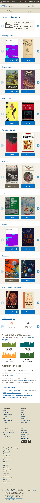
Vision (4, 410)
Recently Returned (8, 130)
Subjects (23, 416)
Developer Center (8, 430)
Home (22, 410)
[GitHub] (29, 441)
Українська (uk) (7, 477)
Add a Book (24, 436)
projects (11, 496)
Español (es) (6, 457)
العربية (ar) (6, 449)
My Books (10, 11)
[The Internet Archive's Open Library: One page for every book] (9, 6)
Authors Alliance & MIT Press (12, 287)
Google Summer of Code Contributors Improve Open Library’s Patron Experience (18, 396)
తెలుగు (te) (6, 476)
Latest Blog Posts (9, 387)
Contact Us (24, 432)
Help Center (24, 430)
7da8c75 (35, 490)
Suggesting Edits (25, 434)
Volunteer (5, 412)
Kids (3, 193)
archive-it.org (11, 499)
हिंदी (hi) (5, 462)
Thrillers (5, 224)
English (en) (6, 456)
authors (26, 380)
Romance (5, 161)
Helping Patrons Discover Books (12, 393)
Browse (29, 11)
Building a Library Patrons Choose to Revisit (15, 390)
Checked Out (12, 186)
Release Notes (25, 438)
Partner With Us (7, 414)
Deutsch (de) (6, 454)
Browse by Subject (8, 319)
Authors (23, 414)
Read (11, 60)
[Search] (29, 6)
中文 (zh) (5, 479)
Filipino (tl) (6, 482)
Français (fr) (6, 460)
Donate (23, 2)
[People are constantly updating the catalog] (27, 344)
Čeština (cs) (6, 452)
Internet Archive (11, 491)
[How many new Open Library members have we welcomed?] (9, 344)
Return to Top (24, 422)
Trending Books (7, 36)
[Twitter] (25, 441)
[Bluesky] (22, 441)
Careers (5, 416)
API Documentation (8, 432)
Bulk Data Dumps (8, 434)
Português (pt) (7, 469)
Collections (24, 418)
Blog (4, 418)
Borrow (28, 91)
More (11, 375)
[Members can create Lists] (9, 355)
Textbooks (5, 256)
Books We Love (7, 98)
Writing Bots (6, 436)
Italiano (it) (6, 465)
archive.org (19, 498)
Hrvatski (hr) (6, 463)
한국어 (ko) (6, 468)
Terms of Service (7, 420)
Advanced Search (25, 420)
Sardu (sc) (6, 473)
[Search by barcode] (33, 6)
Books (22, 412)
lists (30, 380)
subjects (21, 380)
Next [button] (38, 28)
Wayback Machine (10, 498)
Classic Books (7, 67)
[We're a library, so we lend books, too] (27, 355)
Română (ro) (6, 471)
